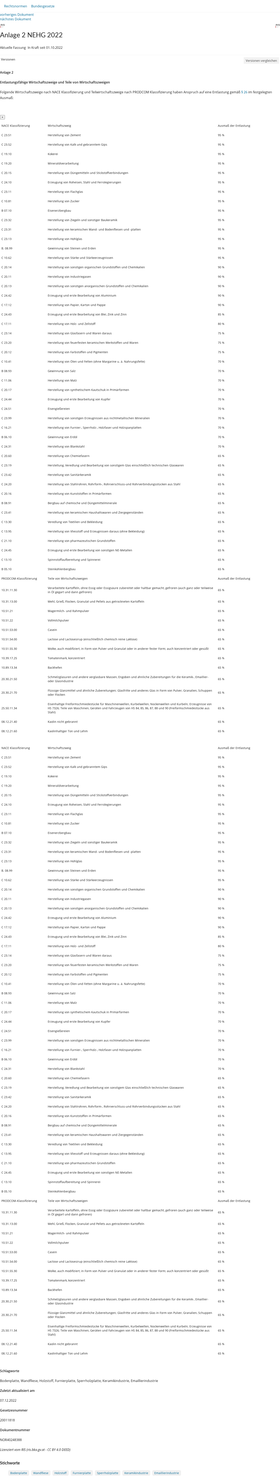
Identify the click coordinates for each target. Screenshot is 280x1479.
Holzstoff (61, 1473)
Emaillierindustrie (166, 1473)
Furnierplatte (82, 1473)
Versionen (8, 59)
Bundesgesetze (43, 6)
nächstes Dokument (15, 19)
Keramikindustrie (136, 1473)
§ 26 (244, 92)
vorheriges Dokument (17, 14)
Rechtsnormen (15, 6)
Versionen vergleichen (261, 60)
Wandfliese (40, 1473)
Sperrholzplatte (107, 1473)
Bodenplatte (18, 1473)
